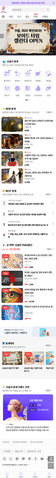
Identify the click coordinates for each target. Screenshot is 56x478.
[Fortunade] (3, 9)
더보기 (49, 112)
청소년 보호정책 (36, 442)
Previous (2, 36)
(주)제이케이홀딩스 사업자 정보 (14, 465)
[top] (51, 466)
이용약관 (5, 442)
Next (54, 36)
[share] (51, 459)
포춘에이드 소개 (34, 451)
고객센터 (7, 451)
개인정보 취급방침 (19, 442)
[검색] (47, 9)
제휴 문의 (19, 451)
